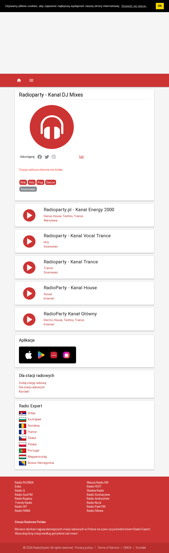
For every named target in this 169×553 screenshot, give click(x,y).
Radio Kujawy (23, 498)
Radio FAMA (22, 511)
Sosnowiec (28, 189)
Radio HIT (21, 506)
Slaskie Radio (95, 490)
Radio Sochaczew (98, 495)
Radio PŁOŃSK (24, 482)
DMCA (127, 548)
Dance (50, 182)
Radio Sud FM (24, 495)
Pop (40, 182)
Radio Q (20, 490)
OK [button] (160, 6)
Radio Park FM (96, 506)
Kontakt (24, 391)
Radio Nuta (94, 503)
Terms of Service (108, 548)
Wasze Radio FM (97, 482)
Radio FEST (94, 486)
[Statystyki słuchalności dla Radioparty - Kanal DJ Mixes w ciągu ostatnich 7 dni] (82, 157)
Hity (31, 182)
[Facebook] (40, 157)
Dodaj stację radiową (32, 383)
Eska (18, 486)
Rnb (23, 182)
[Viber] (54, 157)
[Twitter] (47, 157)
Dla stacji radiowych (32, 387)
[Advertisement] (84, 43)
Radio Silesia (95, 511)
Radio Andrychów (98, 498)
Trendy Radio (23, 503)
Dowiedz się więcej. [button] (134, 6)
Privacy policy (84, 548)
